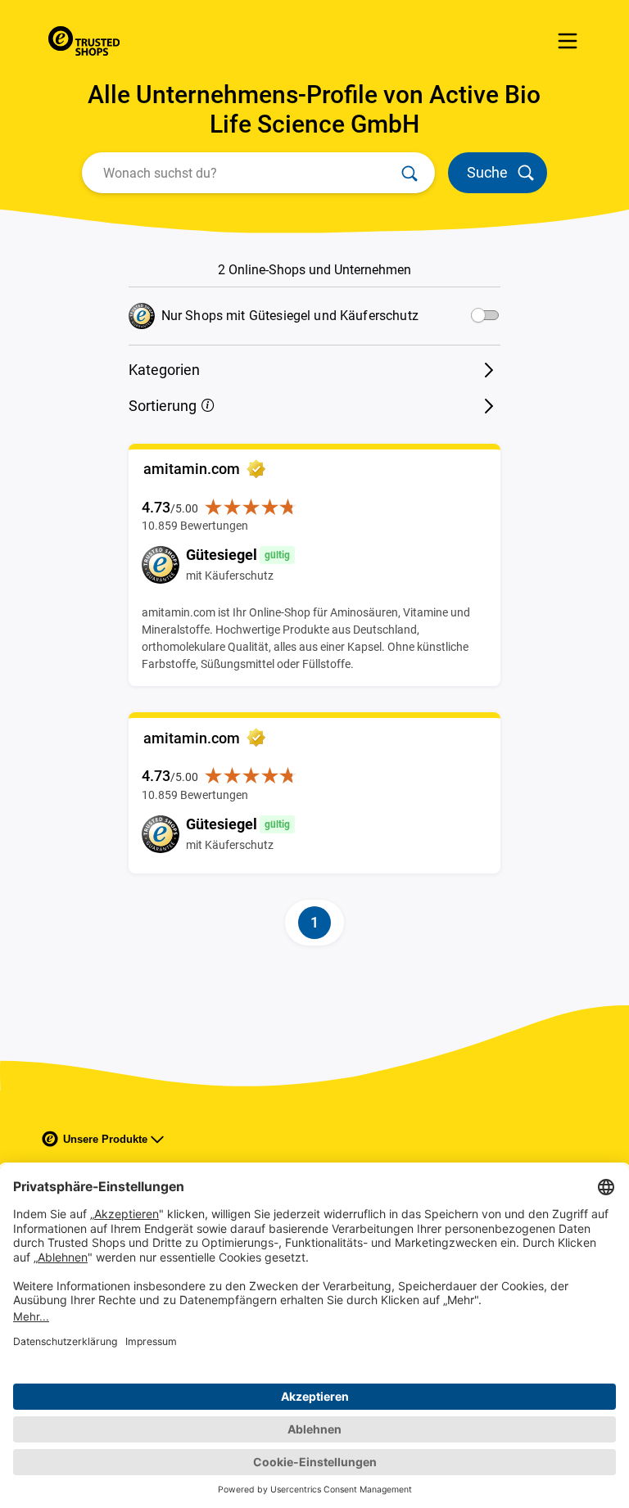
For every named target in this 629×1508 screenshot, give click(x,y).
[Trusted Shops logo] (84, 41)
